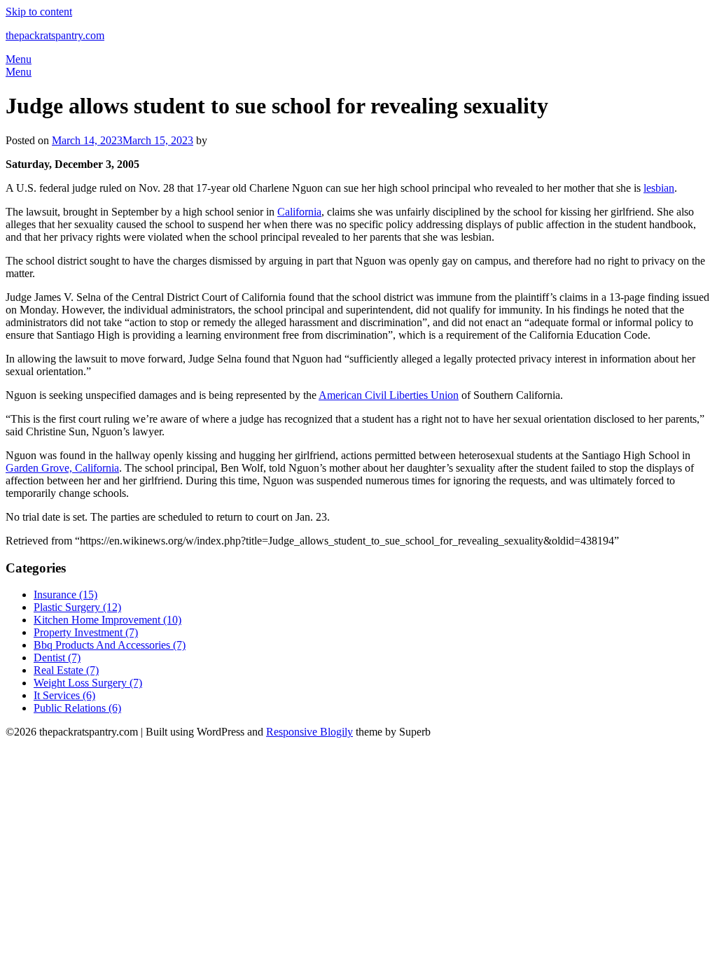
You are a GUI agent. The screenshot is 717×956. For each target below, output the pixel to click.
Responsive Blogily (309, 732)
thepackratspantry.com (55, 35)
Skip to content (39, 11)
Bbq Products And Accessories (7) (110, 645)
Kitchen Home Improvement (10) (107, 620)
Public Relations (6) (77, 708)
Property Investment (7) (86, 632)
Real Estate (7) (66, 670)
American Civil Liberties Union (389, 395)
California (299, 212)
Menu (19, 59)
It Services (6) (64, 695)
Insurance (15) (65, 594)
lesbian (658, 188)
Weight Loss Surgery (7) (88, 683)
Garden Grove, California (62, 468)
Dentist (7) (57, 657)
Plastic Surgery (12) (77, 607)
